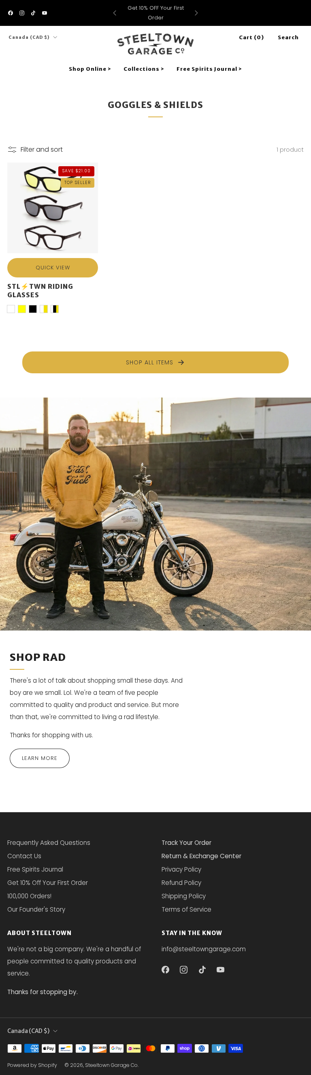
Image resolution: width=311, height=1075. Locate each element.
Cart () (251, 37)
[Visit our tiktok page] (33, 13)
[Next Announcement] (196, 13)
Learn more (40, 758)
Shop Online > (90, 69)
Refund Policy (181, 882)
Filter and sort (42, 149)
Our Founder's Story (36, 909)
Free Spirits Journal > (209, 69)
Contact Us (24, 856)
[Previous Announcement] (114, 13)
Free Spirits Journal (35, 869)
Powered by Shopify (32, 1065)
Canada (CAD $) (29, 37)
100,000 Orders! (29, 896)
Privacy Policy (181, 869)
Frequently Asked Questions (48, 842)
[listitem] (155, 13)
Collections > (144, 69)
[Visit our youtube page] (44, 13)
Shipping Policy (184, 896)
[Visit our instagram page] (22, 13)
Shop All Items (149, 362)
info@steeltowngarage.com (204, 949)
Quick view (53, 267)
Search (288, 37)
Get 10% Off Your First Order (47, 882)
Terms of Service (186, 909)
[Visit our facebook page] (10, 13)
